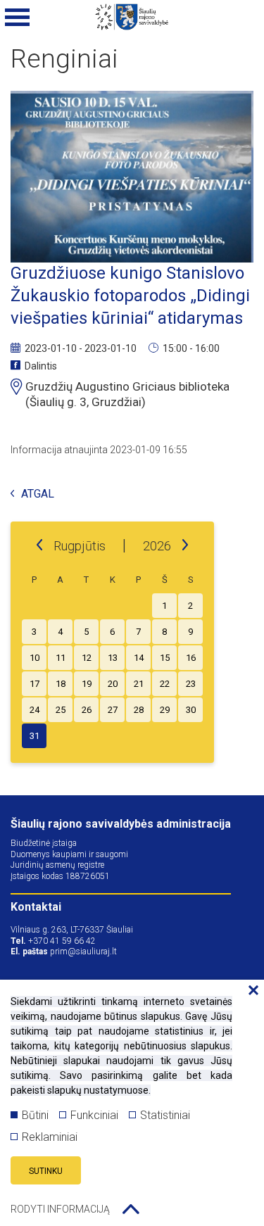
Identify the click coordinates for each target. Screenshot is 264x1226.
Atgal (37, 494)
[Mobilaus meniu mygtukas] (17, 17)
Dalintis (41, 366)
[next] (185, 545)
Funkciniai (94, 1115)
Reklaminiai (49, 1137)
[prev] (39, 545)
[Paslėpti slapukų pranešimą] (249, 990)
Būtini (35, 1115)
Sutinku (46, 1171)
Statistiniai (165, 1115)
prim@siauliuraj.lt (83, 951)
